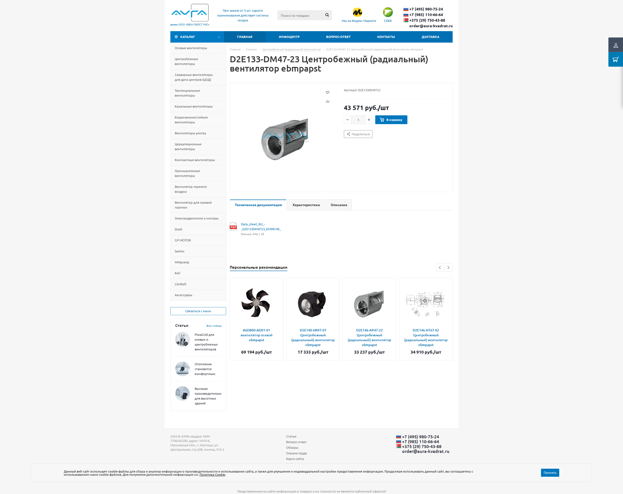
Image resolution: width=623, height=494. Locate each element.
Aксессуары (183, 295)
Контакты (386, 37)
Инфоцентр (289, 37)
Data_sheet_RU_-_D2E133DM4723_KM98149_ (261, 226)
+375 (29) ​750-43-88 (427, 20)
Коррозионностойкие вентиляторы (191, 119)
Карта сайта (295, 459)
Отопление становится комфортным (205, 369)
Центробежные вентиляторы (186, 61)
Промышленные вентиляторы (187, 173)
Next (448, 268)
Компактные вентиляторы (195, 160)
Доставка (430, 37)
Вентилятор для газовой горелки (193, 204)
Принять (550, 472)
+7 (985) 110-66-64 (426, 14)
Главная (244, 37)
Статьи (291, 436)
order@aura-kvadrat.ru (431, 26)
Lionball (180, 284)
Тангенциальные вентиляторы (187, 92)
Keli (177, 273)
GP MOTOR (183, 240)
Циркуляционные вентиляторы (188, 146)
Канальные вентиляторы (194, 106)
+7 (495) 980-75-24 (426, 9)
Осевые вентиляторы (191, 48)
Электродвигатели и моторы (197, 218)
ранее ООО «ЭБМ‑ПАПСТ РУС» (189, 24)
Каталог (187, 37)
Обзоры (292, 447)
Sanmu (179, 251)
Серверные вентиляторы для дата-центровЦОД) (194, 77)
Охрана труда (296, 453)
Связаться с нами (198, 311)
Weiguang (182, 262)
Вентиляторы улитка (190, 133)
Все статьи (214, 326)
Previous (440, 268)
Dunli (178, 229)
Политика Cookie (212, 474)
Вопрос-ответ (338, 37)
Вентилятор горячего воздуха (191, 188)
